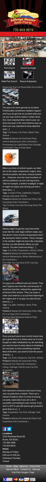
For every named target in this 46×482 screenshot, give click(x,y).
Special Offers (12, 469)
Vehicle (6, 135)
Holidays (21, 305)
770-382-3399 (9, 443)
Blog (16, 466)
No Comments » (30, 141)
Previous (5, 47)
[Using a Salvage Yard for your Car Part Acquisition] (11, 387)
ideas (28, 305)
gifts (14, 305)
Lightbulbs (27, 193)
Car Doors (12, 132)
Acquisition (13, 412)
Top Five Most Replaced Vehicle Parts (20, 317)
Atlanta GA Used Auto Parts (24, 138)
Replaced (22, 358)
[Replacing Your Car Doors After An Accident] (11, 104)
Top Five (32, 358)
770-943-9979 (23, 30)
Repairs (36, 193)
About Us (24, 466)
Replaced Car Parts (11, 364)
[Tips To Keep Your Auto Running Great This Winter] (11, 225)
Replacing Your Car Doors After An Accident (22, 87)
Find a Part (35, 466)
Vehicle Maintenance (12, 141)
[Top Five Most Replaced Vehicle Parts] (11, 333)
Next (40, 47)
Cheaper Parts (14, 193)
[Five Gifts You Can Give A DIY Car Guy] (11, 280)
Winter (40, 250)
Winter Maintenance (32, 256)
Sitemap (36, 469)
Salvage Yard (34, 412)
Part (25, 412)
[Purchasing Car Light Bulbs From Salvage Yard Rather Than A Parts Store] (11, 165)
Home (9, 466)
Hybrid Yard (33, 132)
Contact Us (26, 469)
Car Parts (22, 132)
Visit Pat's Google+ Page (23, 472)
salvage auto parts (11, 196)
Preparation (23, 250)
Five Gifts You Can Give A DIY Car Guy (20, 263)
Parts (14, 250)
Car (9, 250)
